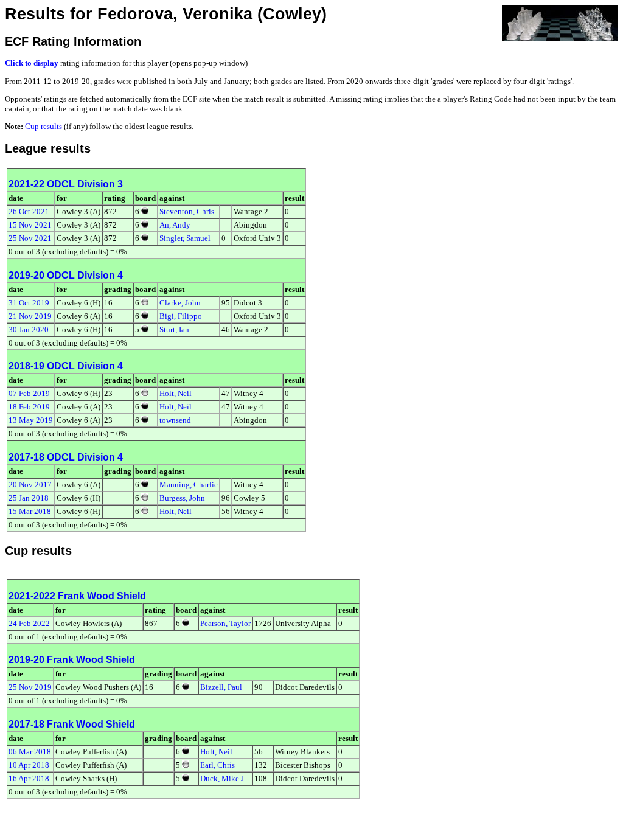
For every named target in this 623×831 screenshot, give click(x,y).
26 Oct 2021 (29, 211)
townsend (175, 420)
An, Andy (174, 224)
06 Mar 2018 (30, 751)
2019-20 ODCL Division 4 (66, 275)
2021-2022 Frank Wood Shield (77, 596)
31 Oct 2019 (29, 302)
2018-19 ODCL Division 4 (66, 366)
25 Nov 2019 (30, 687)
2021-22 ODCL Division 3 (66, 184)
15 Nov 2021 (30, 224)
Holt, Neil (175, 393)
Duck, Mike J (222, 778)
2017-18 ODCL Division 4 (66, 457)
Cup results (43, 126)
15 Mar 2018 (30, 511)
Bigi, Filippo (180, 316)
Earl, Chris (217, 765)
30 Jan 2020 (29, 329)
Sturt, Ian (174, 329)
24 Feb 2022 (29, 623)
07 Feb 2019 (29, 393)
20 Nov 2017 (30, 484)
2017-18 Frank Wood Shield (72, 724)
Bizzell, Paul (221, 687)
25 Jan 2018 (29, 497)
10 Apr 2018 (29, 765)
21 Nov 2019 (30, 316)
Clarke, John (180, 302)
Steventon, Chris (186, 211)
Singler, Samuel (185, 238)
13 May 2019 (31, 420)
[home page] (560, 22)
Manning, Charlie (188, 484)
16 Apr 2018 (29, 778)
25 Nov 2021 (30, 238)
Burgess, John (182, 497)
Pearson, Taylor (225, 623)
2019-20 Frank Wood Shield (72, 660)
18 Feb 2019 (29, 406)
